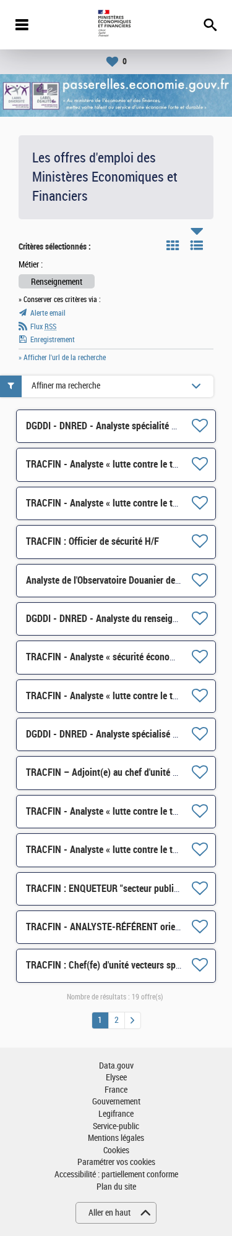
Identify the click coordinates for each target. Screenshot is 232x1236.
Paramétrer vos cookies (116, 1162)
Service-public (116, 1126)
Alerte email (48, 313)
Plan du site (116, 1187)
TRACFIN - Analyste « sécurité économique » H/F (121, 657)
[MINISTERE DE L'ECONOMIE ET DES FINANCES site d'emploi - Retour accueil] (116, 24)
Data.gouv (116, 1066)
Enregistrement (52, 339)
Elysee (116, 1077)
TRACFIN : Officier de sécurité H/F (92, 541)
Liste (196, 245)
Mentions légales (116, 1138)
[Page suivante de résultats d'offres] (132, 1020)
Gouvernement (116, 1101)
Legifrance (116, 1114)
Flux (43, 326)
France (116, 1090)
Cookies (116, 1150)
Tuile (172, 245)
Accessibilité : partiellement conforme (116, 1174)
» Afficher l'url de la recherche (62, 357)
